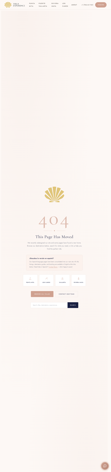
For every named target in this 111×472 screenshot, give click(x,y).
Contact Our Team (66, 294)
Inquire (101, 5)
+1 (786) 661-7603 (87, 5)
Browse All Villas (42, 294)
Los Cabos (65, 4)
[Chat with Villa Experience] (105, 466)
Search (73, 305)
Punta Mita (32, 4)
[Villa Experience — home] (14, 5)
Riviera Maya (55, 4)
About (74, 5)
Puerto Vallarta (43, 4)
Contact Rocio (53, 267)
